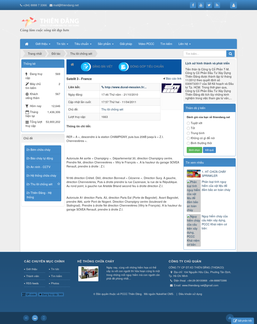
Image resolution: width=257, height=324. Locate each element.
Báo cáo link (174, 78)
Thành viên (32, 276)
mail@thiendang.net (66, 5)
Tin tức (55, 269)
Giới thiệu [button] (42, 44)
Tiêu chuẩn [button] (82, 44)
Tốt (193, 128)
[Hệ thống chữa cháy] (88, 274)
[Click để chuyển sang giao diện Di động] (44, 318)
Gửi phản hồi (245, 320)
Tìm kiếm (56, 276)
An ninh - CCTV (40, 167)
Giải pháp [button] (126, 44)
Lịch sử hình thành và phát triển (207, 63)
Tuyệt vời (196, 123)
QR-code (30, 294)
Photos (55, 283)
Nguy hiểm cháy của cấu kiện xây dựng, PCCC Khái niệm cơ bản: (215, 222)
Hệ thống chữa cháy (43, 175)
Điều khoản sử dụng (190, 294)
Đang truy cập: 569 (52, 294)
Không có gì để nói (203, 138)
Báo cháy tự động (42, 158)
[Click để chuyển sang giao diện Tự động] (26, 318)
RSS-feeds (32, 283)
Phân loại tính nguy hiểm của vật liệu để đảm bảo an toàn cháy (216, 186)
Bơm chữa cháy (40, 150)
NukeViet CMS (164, 294)
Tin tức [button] (61, 44)
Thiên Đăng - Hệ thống (39, 195)
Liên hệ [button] (183, 44)
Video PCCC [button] (146, 44)
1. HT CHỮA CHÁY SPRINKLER (214, 174)
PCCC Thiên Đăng (131, 294)
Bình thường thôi (201, 143)
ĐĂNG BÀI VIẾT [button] (102, 66)
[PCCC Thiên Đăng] (50, 22)
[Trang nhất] (27, 44)
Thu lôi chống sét (112, 109)
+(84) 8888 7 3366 (35, 5)
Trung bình (198, 133)
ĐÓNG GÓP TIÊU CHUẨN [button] (146, 66)
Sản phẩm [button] (105, 44)
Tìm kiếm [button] (166, 44)
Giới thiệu (31, 269)
